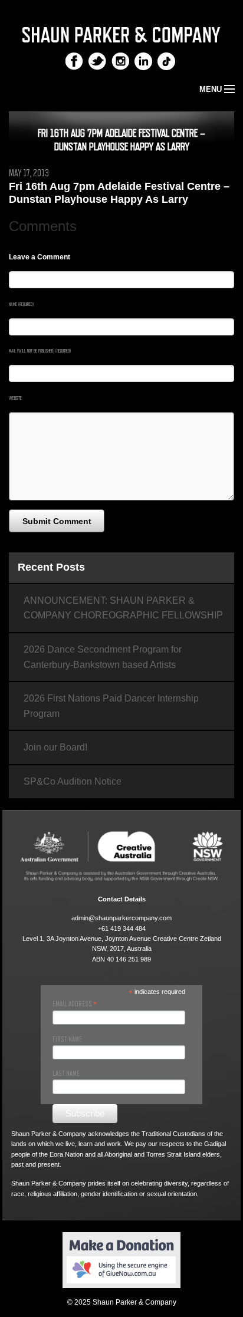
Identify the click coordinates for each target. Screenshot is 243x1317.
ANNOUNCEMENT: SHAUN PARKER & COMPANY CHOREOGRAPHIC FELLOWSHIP (123, 608)
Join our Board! (55, 747)
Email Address (74, 1004)
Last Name (66, 1073)
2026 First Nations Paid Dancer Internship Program (111, 706)
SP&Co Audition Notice (72, 781)
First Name (67, 1039)
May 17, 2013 (29, 173)
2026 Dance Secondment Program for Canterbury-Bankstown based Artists (103, 657)
